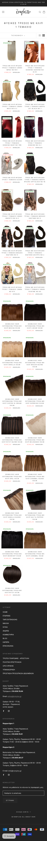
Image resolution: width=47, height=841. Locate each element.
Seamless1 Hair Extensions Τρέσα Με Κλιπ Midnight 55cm (12, 554)
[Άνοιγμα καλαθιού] (44, 12)
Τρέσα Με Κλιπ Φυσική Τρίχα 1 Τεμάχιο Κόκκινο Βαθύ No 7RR (12, 143)
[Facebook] (3, 710)
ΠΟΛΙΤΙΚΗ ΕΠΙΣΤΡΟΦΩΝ (12, 662)
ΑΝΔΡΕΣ (6, 631)
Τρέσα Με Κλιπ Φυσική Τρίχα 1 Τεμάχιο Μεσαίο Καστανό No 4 (12, 253)
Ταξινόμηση (17, 35)
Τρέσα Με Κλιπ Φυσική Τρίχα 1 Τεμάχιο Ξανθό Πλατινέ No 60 (35, 289)
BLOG (5, 638)
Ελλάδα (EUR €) (22, 812)
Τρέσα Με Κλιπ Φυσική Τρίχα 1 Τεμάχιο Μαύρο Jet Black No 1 (35, 106)
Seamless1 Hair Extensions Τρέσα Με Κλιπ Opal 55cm (12, 476)
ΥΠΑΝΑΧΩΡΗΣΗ (9, 670)
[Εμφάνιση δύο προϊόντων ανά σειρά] (44, 35)
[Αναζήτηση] (40, 12)
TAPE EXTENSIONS (10, 619)
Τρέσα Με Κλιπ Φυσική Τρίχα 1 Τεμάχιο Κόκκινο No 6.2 (35, 143)
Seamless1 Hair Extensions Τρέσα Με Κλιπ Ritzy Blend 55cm (12, 440)
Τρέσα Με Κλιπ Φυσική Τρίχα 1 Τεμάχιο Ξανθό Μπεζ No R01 (12, 68)
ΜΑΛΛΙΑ (6, 623)
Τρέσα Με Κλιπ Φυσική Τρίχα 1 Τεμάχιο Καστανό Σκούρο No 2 (35, 253)
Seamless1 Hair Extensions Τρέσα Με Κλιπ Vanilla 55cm (12, 362)
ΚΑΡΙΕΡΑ (6, 642)
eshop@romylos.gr (14, 696)
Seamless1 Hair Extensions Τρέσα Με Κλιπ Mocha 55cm (12, 326)
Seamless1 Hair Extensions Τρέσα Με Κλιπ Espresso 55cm (34, 401)
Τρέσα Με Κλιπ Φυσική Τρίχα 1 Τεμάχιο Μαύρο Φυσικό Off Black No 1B (34, 180)
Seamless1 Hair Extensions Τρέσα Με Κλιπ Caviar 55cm (34, 326)
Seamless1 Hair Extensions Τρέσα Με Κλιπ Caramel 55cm (34, 554)
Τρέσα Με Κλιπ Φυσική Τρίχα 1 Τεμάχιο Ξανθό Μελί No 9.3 (12, 106)
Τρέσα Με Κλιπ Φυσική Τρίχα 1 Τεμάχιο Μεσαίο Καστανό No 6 (34, 216)
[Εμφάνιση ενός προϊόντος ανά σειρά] (40, 35)
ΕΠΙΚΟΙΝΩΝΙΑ (8, 646)
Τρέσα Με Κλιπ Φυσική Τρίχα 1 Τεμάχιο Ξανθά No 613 (12, 289)
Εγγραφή (10, 800)
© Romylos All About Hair (23, 817)
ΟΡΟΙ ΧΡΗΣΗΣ (8, 666)
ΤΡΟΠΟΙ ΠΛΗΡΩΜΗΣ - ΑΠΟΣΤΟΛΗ (16, 658)
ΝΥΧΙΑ (5, 627)
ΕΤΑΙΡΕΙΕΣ (6, 616)
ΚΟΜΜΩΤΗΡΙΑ (8, 635)
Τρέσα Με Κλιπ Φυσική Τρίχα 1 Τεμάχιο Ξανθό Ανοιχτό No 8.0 (12, 216)
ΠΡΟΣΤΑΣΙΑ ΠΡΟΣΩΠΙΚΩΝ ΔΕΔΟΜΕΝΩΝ (18, 673)
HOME (5, 612)
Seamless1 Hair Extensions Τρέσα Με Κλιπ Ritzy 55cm (12, 590)
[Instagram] (9, 710)
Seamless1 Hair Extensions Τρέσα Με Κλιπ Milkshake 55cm (34, 440)
